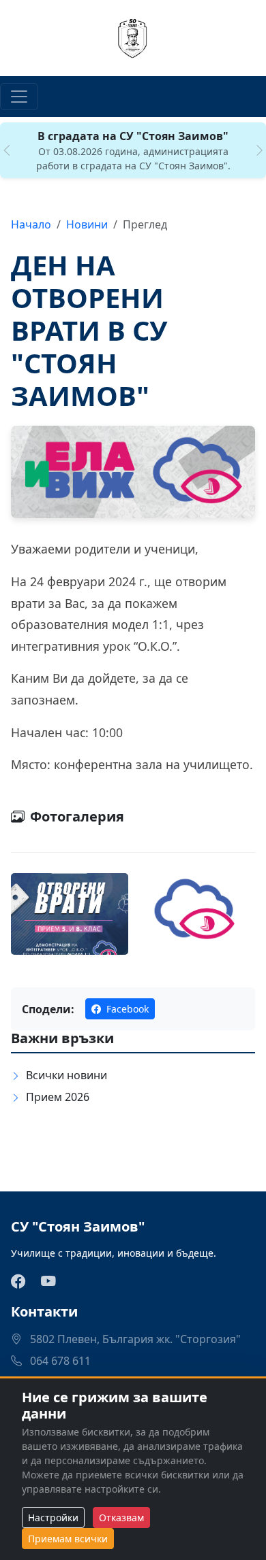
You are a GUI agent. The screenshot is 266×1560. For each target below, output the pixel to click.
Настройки (53, 1517)
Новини (87, 224)
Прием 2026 (57, 1096)
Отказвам (121, 1517)
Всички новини (66, 1075)
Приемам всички (68, 1538)
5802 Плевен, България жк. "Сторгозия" (134, 1339)
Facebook (126, 1008)
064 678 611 (59, 1360)
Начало (31, 224)
